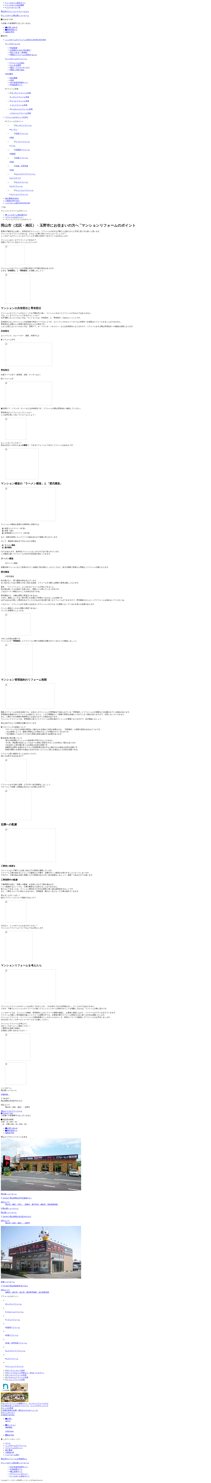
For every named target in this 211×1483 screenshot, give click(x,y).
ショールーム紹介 (17, 203)
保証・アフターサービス (20, 67)
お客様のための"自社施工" (20, 50)
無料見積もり (12, 30)
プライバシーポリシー (19, 1474)
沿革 (12, 80)
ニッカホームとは (13, 44)
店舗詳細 (4, 1094)
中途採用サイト (16, 85)
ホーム (8, 1443)
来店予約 (10, 32)
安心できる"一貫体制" (19, 52)
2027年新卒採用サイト (19, 82)
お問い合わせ (12, 27)
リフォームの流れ (17, 63)
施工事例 (12, 198)
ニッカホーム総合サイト (16, 3)
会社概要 (13, 78)
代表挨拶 (13, 48)
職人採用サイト (16, 1471)
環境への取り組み (17, 70)
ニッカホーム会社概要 (15, 5)
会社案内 (9, 74)
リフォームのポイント (16, 117)
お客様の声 (12, 201)
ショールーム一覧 (13, 7)
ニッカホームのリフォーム (25, 40)
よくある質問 (15, 65)
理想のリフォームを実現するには (23, 55)
